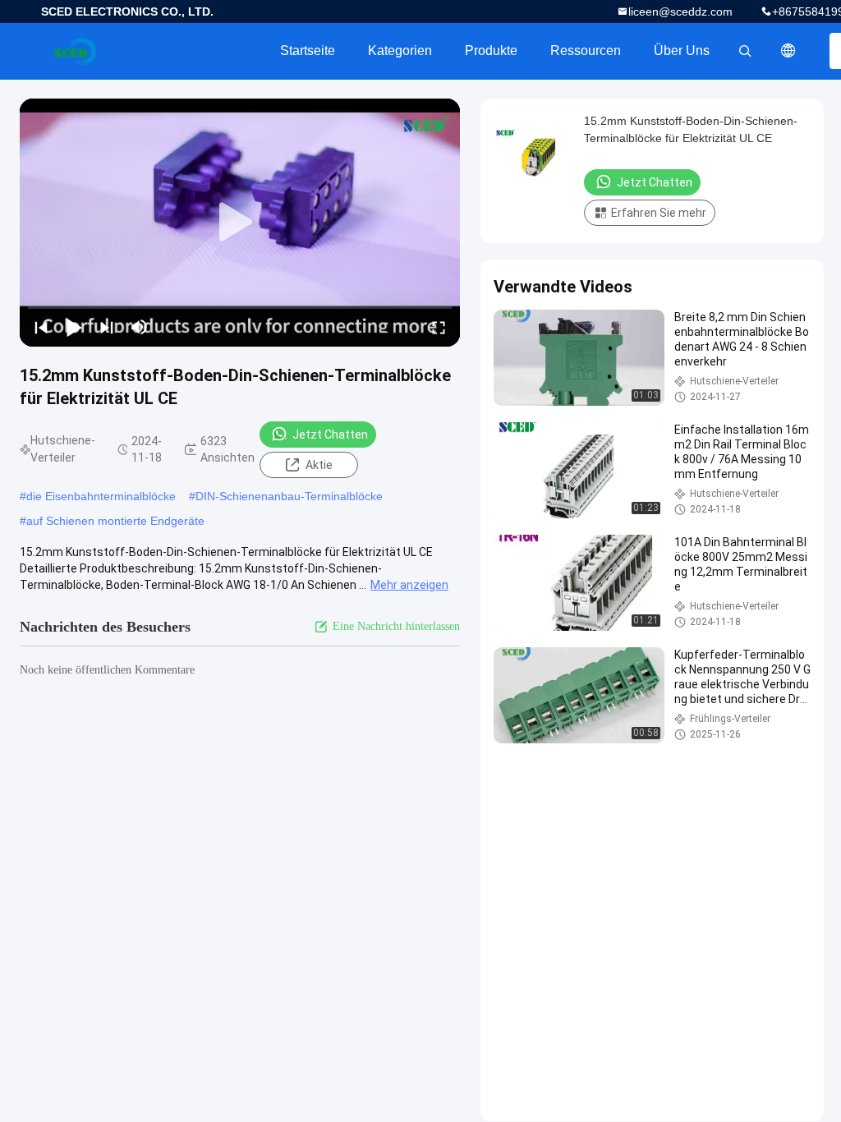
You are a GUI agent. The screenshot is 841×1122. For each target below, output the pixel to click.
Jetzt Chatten (330, 434)
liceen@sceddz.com (680, 11)
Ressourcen (585, 50)
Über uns (682, 50)
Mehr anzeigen (409, 584)
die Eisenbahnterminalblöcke (101, 496)
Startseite (307, 50)
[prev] (41, 327)
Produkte (491, 50)
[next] (106, 327)
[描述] (788, 51)
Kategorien (400, 50)
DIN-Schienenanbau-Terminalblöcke (289, 496)
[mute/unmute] (139, 327)
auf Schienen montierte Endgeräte (115, 520)
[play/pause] (73, 327)
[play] (239, 222)
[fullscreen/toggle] (438, 327)
